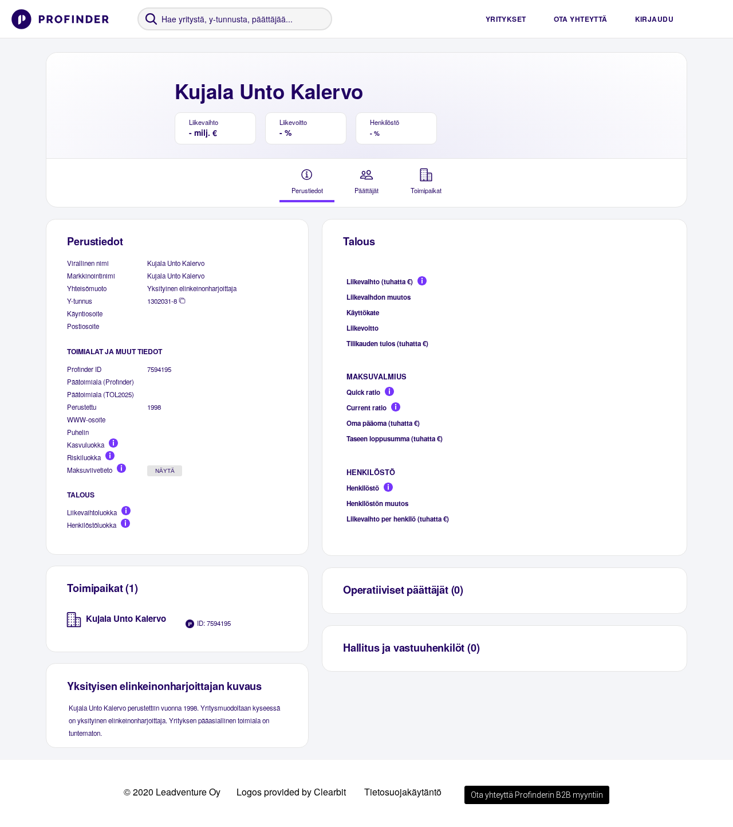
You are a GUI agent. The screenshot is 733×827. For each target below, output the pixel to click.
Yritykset (506, 19)
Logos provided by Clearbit (291, 791)
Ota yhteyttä (581, 19)
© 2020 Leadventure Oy (172, 791)
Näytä (165, 471)
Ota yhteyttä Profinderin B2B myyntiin (537, 794)
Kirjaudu (654, 19)
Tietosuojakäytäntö (403, 791)
